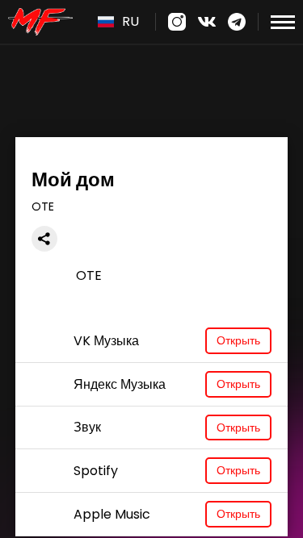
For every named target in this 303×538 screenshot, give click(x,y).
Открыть (238, 340)
